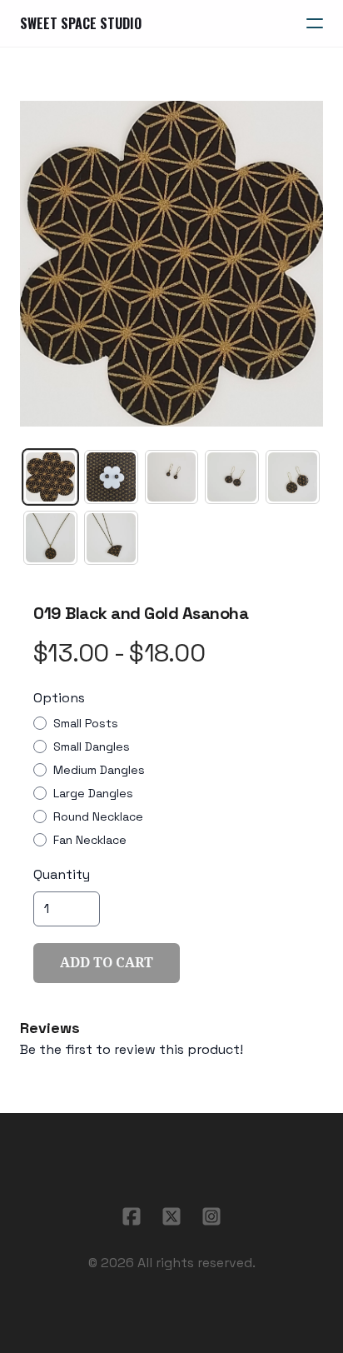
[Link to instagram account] (211, 1216)
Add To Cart (106, 963)
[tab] (50, 477)
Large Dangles (93, 793)
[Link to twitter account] (171, 1216)
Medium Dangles (99, 769)
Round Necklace (98, 816)
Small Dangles (91, 746)
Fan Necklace (90, 839)
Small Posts (85, 723)
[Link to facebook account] (132, 1216)
